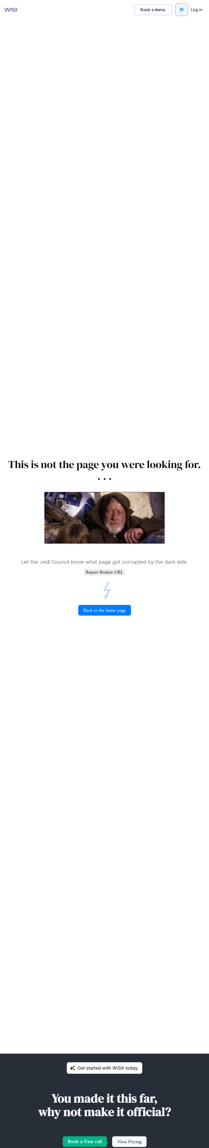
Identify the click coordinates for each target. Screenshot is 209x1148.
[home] (11, 9)
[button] (181, 9)
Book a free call (85, 1141)
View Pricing (129, 1141)
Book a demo (152, 9)
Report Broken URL (104, 572)
